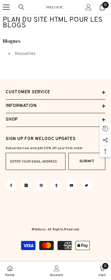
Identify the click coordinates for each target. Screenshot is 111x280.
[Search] (21, 7)
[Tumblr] (56, 185)
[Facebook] (11, 185)
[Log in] (88, 7)
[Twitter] (86, 185)
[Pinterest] (41, 185)
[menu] (6, 7)
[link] (56, 271)
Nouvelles (25, 54)
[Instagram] (26, 185)
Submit (86, 161)
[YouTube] (71, 185)
